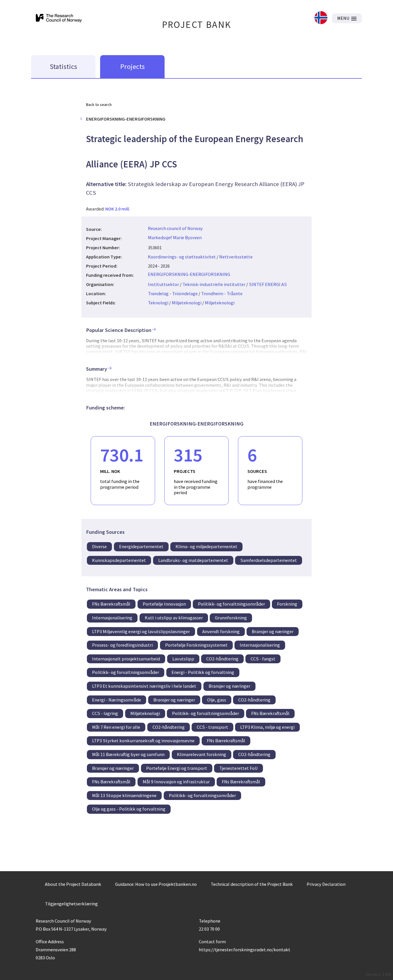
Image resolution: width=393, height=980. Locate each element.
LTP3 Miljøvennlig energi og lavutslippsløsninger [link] (141, 631)
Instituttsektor (163, 284)
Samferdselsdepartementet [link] (268, 560)
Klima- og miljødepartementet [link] (206, 546)
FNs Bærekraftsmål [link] (111, 604)
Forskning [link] (287, 604)
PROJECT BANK (196, 24)
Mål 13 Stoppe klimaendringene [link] (124, 795)
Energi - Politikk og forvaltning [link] (202, 672)
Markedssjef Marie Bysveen (175, 237)
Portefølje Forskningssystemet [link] (196, 645)
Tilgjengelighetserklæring (71, 903)
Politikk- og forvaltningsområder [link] (231, 604)
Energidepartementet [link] (141, 546)
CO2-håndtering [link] (222, 659)
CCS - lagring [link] (105, 713)
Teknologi (158, 303)
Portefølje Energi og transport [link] (176, 768)
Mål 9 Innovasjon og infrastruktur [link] (176, 781)
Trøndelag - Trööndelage (173, 293)
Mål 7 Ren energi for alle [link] (116, 727)
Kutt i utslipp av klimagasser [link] (174, 618)
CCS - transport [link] (212, 727)
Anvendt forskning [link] (221, 631)
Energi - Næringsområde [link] (116, 700)
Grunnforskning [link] (231, 618)
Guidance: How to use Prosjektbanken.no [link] (156, 884)
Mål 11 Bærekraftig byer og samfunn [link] (128, 754)
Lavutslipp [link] (183, 659)
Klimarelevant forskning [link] (201, 754)
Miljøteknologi (186, 303)
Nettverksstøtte (236, 257)
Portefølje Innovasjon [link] (164, 604)
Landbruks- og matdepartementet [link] (193, 560)
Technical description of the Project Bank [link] (252, 884)
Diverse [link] (99, 546)
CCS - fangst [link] (263, 659)
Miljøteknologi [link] (145, 713)
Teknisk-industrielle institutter (213, 284)
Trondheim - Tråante (222, 293)
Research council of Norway (175, 228)
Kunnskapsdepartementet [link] (119, 560)
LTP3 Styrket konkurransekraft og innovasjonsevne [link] (143, 740)
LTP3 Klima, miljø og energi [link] (267, 727)
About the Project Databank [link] (73, 884)
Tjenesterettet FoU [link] (238, 768)
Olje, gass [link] (216, 700)
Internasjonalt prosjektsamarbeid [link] (126, 659)
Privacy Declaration (326, 884)
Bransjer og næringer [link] (272, 631)
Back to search (99, 104)
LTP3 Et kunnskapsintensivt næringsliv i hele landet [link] (144, 686)
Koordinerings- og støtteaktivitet (182, 257)
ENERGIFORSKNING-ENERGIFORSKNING (189, 274)
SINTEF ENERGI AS (268, 284)
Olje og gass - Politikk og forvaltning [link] (128, 809)
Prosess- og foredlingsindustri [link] (122, 645)
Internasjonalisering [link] (112, 618)
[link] (320, 18)
